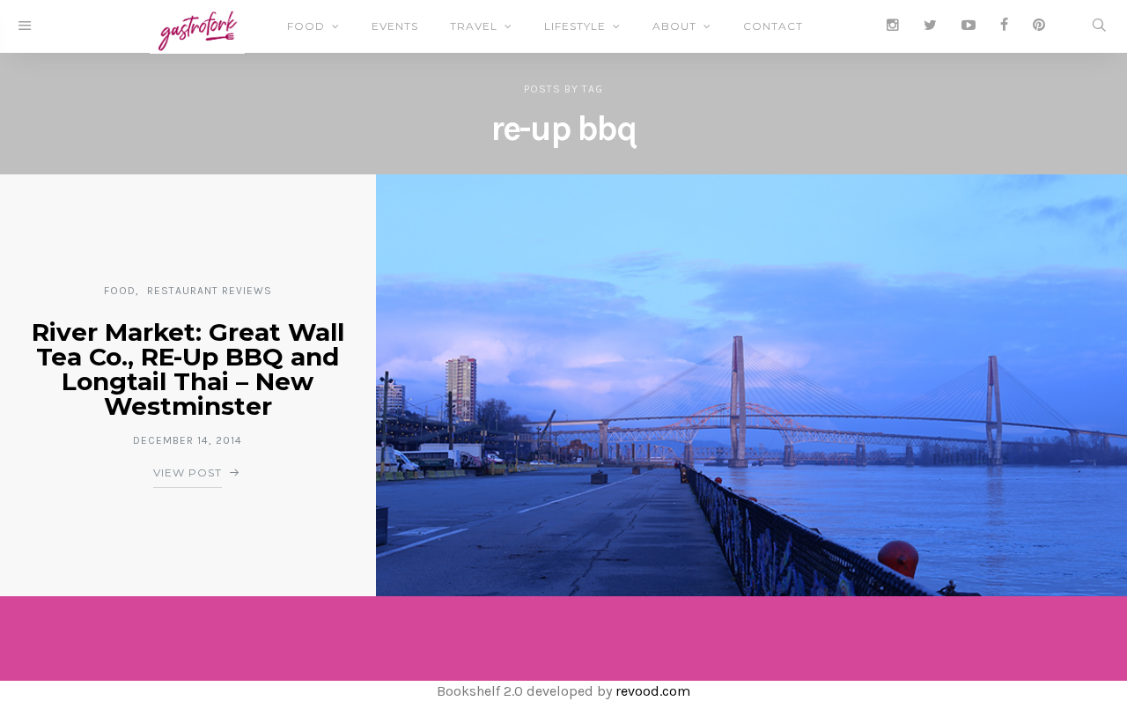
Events (395, 26)
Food (306, 26)
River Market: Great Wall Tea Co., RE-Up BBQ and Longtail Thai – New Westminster (188, 369)
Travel (473, 26)
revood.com (652, 691)
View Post (187, 472)
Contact (773, 26)
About (674, 26)
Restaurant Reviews (209, 290)
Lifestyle (575, 26)
